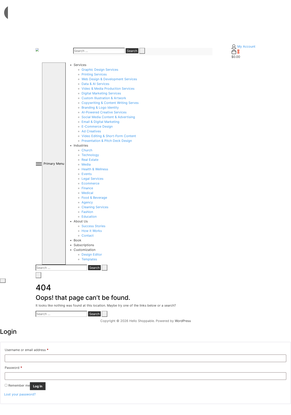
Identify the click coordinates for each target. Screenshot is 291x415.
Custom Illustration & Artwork (104, 98)
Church (87, 150)
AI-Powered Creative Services (104, 112)
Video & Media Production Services (108, 88)
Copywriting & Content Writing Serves (110, 103)
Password (13, 367)
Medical (87, 193)
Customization (84, 250)
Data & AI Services (95, 84)
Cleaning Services (95, 207)
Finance (87, 188)
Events (87, 174)
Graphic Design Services (100, 70)
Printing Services (94, 74)
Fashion (87, 212)
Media (86, 164)
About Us (81, 221)
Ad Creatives (91, 131)
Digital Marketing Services (101, 93)
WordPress (183, 321)
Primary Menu (54, 164)
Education (89, 216)
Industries (81, 145)
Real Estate (90, 160)
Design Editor (92, 254)
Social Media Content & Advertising (108, 117)
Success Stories (93, 226)
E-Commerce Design (97, 126)
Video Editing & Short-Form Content (109, 136)
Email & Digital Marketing (100, 122)
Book (77, 240)
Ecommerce (90, 183)
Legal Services (92, 179)
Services (80, 65)
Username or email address (26, 350)
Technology (90, 155)
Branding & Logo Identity (100, 107)
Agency (87, 202)
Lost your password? (20, 394)
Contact (88, 235)
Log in (37, 386)
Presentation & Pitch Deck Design (107, 141)
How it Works (92, 231)
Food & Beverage (94, 198)
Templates (89, 259)
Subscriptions (84, 245)
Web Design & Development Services (109, 79)
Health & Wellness (95, 169)
